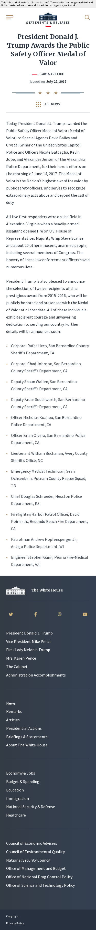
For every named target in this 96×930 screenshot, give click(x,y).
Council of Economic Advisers (31, 843)
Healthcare (16, 815)
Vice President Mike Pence (28, 641)
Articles (13, 719)
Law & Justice (52, 74)
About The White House (27, 744)
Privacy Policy (15, 923)
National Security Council (28, 860)
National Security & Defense (30, 806)
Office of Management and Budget (36, 868)
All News (52, 104)
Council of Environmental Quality (35, 851)
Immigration (17, 798)
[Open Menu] (9, 17)
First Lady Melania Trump (28, 649)
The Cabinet (17, 666)
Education (15, 789)
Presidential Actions (24, 728)
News (11, 703)
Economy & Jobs (20, 773)
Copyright (12, 916)
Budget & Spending (22, 781)
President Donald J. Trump (29, 633)
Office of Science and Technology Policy (40, 885)
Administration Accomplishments (36, 675)
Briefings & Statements (27, 736)
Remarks (14, 711)
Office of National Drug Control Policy (39, 876)
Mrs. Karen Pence (21, 658)
